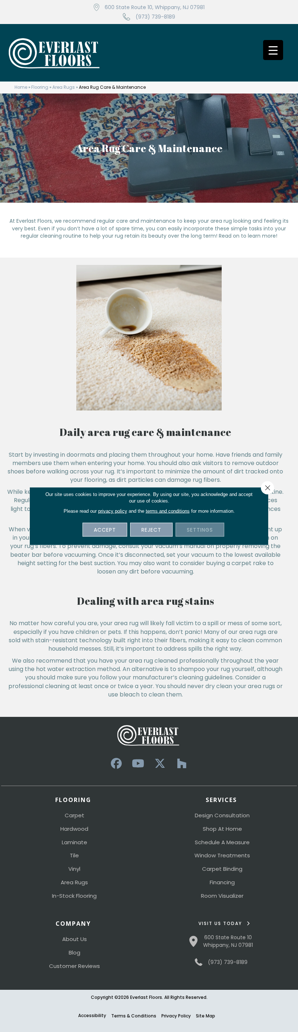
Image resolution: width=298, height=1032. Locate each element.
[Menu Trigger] (273, 50)
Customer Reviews (74, 966)
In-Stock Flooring (74, 896)
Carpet (74, 815)
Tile (74, 855)
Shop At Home (222, 829)
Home (21, 87)
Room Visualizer (222, 896)
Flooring (39, 87)
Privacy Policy (176, 1016)
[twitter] (160, 763)
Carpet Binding (222, 869)
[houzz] (182, 763)
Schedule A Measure (222, 842)
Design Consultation (222, 815)
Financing (222, 882)
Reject (151, 529)
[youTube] (138, 763)
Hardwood (74, 829)
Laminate (74, 842)
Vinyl (74, 869)
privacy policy (112, 511)
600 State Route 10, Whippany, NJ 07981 (155, 7)
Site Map (205, 1016)
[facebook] (116, 763)
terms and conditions (168, 511)
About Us (74, 939)
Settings (200, 529)
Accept (105, 529)
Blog (74, 952)
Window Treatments (222, 855)
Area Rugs (63, 87)
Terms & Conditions (133, 1016)
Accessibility (92, 1015)
